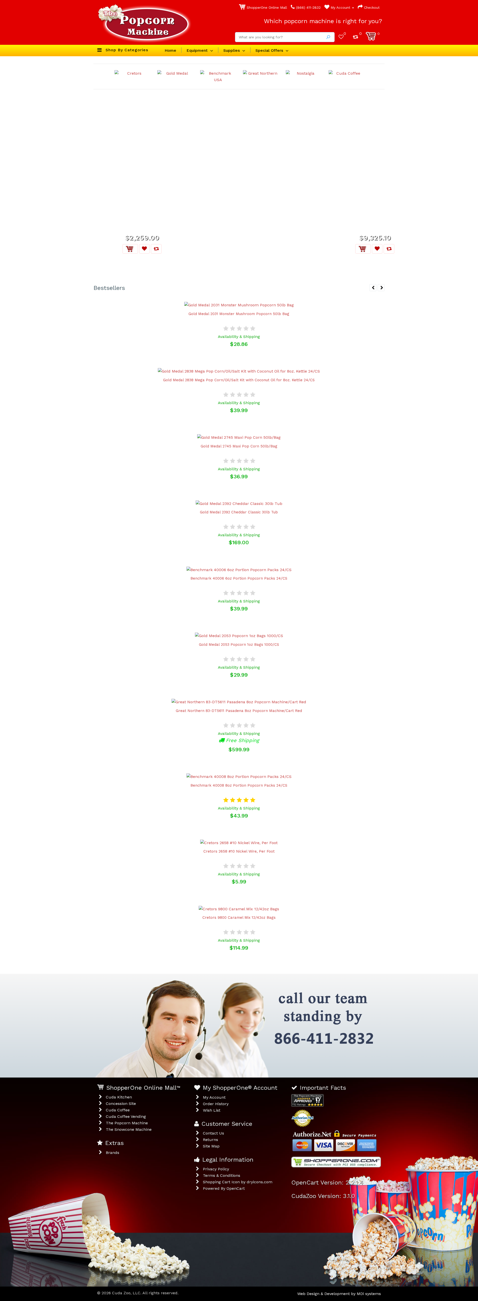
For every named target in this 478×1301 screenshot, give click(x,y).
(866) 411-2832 (308, 7)
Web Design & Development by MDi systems (339, 1293)
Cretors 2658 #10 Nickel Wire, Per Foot (239, 851)
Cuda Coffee (118, 1110)
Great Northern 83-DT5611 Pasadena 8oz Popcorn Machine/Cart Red (239, 710)
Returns (210, 1139)
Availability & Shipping (239, 336)
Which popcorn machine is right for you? (323, 21)
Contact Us (213, 1133)
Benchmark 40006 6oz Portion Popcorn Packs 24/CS (238, 578)
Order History (216, 1103)
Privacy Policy (216, 1169)
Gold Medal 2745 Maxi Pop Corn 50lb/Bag (239, 446)
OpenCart (236, 1188)
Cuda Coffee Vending (126, 1116)
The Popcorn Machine (127, 1123)
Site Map (211, 1146)
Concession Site (121, 1103)
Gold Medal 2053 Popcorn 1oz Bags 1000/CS (239, 644)
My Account (340, 7)
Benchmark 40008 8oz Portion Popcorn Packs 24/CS (238, 785)
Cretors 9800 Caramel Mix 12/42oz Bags (239, 917)
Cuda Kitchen (119, 1097)
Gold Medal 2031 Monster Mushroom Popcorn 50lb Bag (238, 314)
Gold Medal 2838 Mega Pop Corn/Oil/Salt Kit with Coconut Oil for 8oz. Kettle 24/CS (239, 380)
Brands (112, 1152)
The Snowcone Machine (129, 1129)
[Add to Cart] (130, 249)
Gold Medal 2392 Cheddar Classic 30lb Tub (239, 512)
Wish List (211, 1110)
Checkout (371, 7)
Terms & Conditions (221, 1175)
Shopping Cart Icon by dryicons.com (237, 1182)
